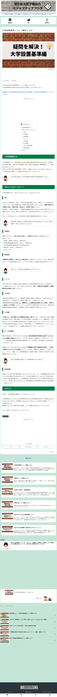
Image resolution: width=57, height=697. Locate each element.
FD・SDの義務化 (28, 145)
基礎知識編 (6, 416)
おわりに (24, 150)
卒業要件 (26, 134)
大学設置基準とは (26, 127)
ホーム (9, 692)
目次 (24, 124)
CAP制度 (26, 143)
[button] (52, 382)
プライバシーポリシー (47, 692)
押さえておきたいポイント (29, 129)
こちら (31, 87)
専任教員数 (26, 147)
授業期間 (26, 136)
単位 (25, 132)
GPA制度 (26, 141)
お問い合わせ (28, 692)
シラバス (26, 138)
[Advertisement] (28, 74)
